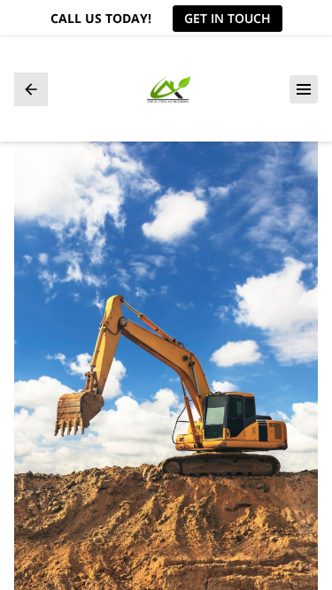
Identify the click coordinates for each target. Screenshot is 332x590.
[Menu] (304, 89)
